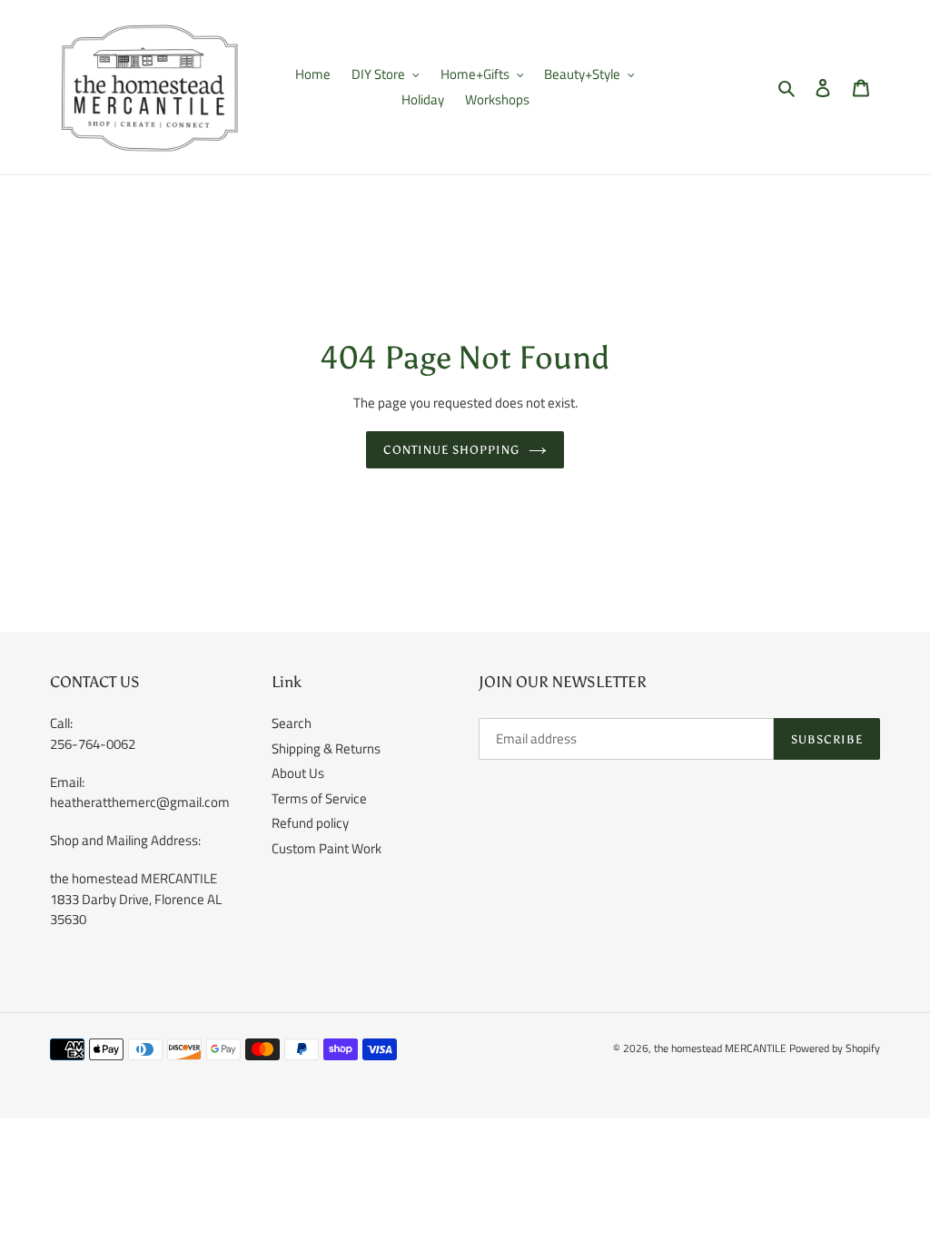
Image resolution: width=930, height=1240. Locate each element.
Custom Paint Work (326, 848)
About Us (298, 773)
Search (292, 723)
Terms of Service (319, 798)
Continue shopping (451, 450)
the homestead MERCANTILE (720, 1048)
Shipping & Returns (326, 748)
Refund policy (310, 822)
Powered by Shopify (834, 1048)
